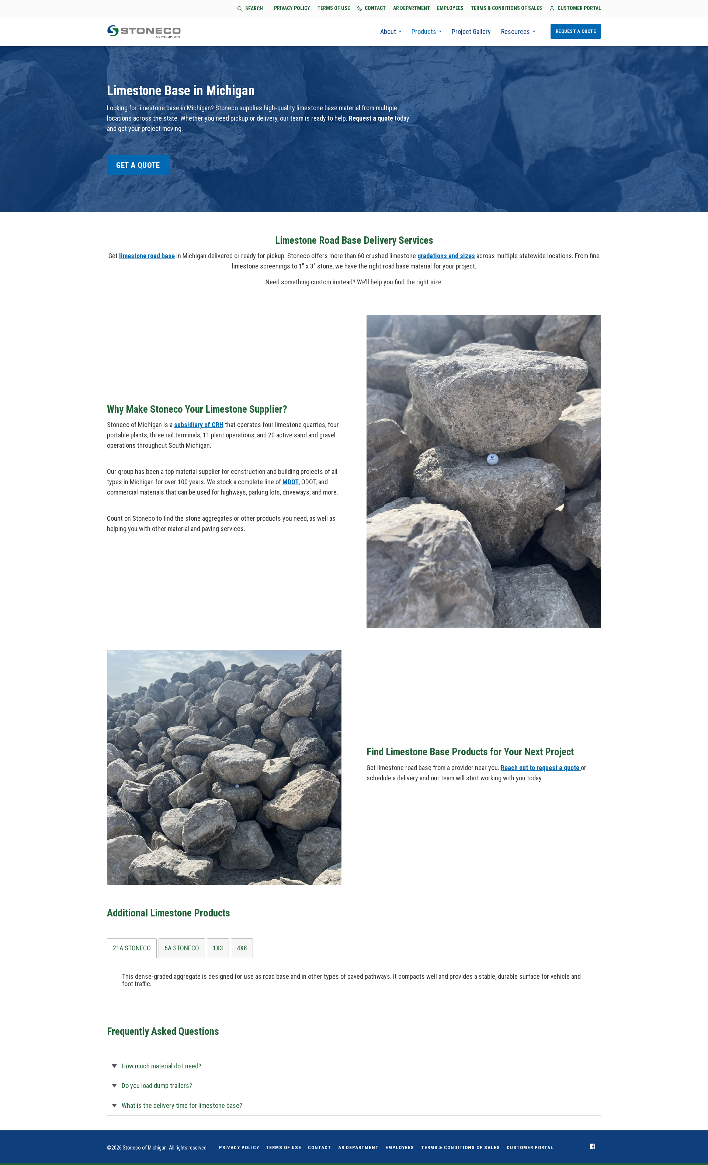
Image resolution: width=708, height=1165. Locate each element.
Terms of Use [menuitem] (283, 1147)
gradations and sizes (446, 256)
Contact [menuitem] (319, 1147)
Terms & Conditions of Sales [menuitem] (460, 1147)
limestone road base (147, 256)
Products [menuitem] (424, 31)
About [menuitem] (388, 31)
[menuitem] (592, 1146)
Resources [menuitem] (515, 31)
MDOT (290, 482)
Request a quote (371, 118)
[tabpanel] (354, 980)
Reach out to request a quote (541, 768)
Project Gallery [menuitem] (471, 31)
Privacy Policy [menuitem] (239, 1147)
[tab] (132, 948)
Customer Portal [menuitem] (530, 1147)
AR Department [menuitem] (358, 1147)
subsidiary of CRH (198, 425)
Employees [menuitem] (399, 1147)
